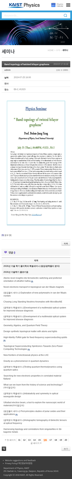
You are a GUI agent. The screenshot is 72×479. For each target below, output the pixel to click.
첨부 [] (7, 235)
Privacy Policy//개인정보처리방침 (18, 463)
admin (7, 70)
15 (39, 440)
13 (29, 440)
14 (34, 440)
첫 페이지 (11, 440)
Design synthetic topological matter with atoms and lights (30, 331)
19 (61, 440)
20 (66, 440)
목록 (66, 243)
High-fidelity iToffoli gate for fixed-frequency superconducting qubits (35, 337)
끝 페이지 (35, 443)
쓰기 (66, 449)
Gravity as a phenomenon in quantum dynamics (26, 361)
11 (19, 440)
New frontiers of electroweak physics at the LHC (26, 355)
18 (56, 440)
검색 (4, 449)
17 (50, 440)
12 (24, 440)
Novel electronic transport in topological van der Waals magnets (33, 287)
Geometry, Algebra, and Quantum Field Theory (25, 325)
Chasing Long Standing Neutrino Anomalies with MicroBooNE (32, 301)
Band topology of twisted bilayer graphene (26, 64)
